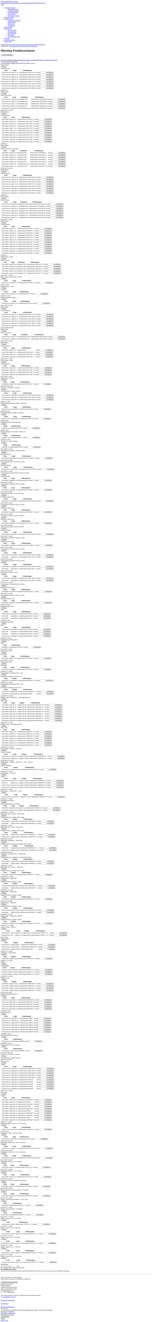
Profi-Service (8, 28)
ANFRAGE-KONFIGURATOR (9, 1282)
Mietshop (12, 1313)
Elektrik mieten (8, 19)
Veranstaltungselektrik (14, 20)
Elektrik (36, 60)
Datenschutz (26, 3)
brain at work (4, 1320)
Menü (2, 4)
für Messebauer (12, 32)
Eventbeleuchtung (13, 12)
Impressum (20, 3)
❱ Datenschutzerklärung (8, 1307)
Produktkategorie (5, 61)
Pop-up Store (11, 14)
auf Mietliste (50, 72)
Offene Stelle (8, 41)
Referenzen (7, 3)
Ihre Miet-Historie (52, 60)
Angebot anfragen (9, 1315)
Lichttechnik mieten (9, 8)
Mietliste (12, 1312)
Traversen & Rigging (28, 60)
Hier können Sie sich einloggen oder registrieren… (23, 46)
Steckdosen (11, 24)
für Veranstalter (12, 30)
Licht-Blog (14, 3)
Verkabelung (11, 25)
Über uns (6, 38)
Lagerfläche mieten (9, 40)
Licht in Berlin (8, 27)
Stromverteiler (12, 22)
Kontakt (7, 1316)
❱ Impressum (4, 1303)
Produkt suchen (42, 60)
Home (2, 3)
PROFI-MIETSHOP (36, 3)
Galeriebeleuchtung (13, 11)
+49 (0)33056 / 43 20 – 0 (9, 1297)
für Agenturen (12, 33)
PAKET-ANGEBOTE (7, 55)
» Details (3, 66)
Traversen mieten (9, 17)
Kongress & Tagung (13, 16)
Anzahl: (38, 72)
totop (2, 1318)
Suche (43, 3)
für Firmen (11, 35)
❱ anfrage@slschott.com (8, 1300)
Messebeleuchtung (13, 9)
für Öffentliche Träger (14, 37)
